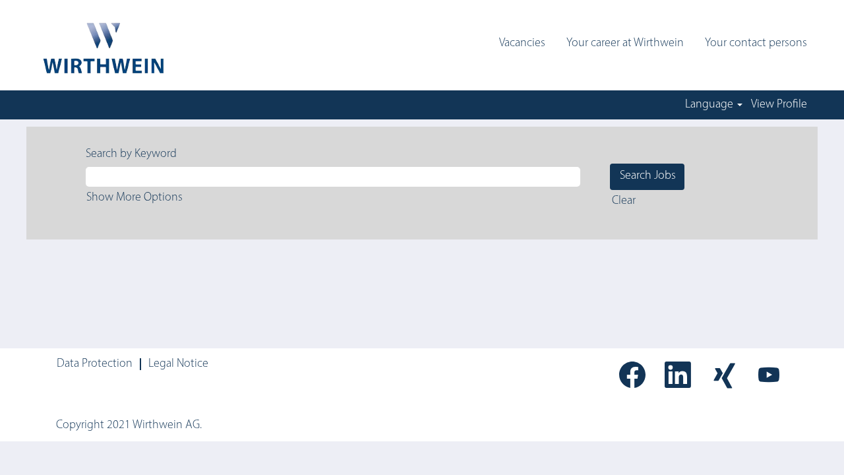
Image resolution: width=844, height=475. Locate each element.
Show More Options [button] (134, 198)
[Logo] (102, 48)
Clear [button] (624, 201)
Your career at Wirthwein (625, 43)
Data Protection (95, 364)
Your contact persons (756, 43)
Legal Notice (178, 364)
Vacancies (522, 43)
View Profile (779, 105)
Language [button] (710, 105)
